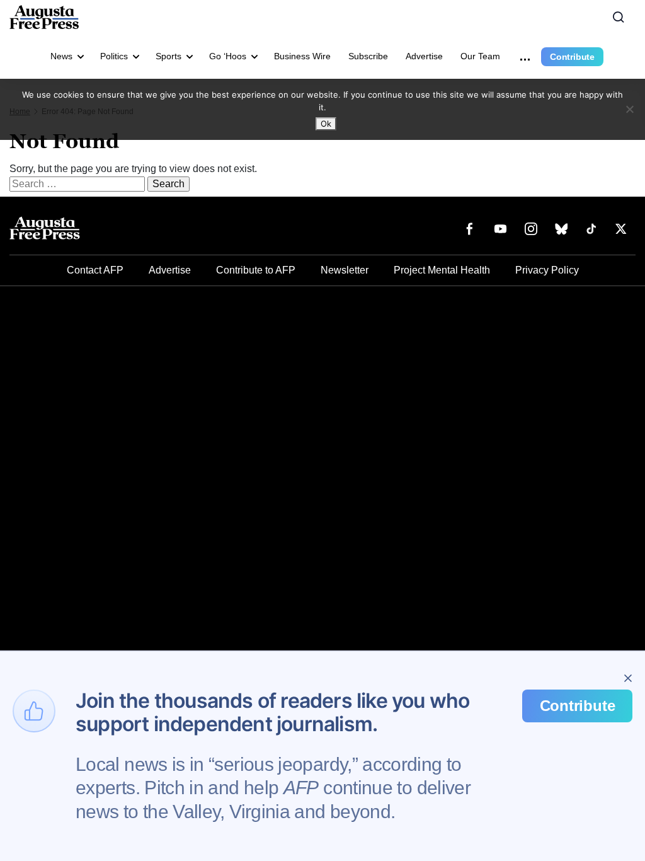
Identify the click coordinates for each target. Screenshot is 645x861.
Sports (168, 56)
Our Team (480, 56)
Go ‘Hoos (227, 56)
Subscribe (368, 56)
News (61, 56)
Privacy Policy (547, 270)
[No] (629, 109)
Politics (114, 56)
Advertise (424, 56)
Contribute (572, 57)
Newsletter (344, 270)
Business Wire (302, 56)
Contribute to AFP (255, 270)
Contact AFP (95, 270)
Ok (326, 123)
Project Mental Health (442, 270)
